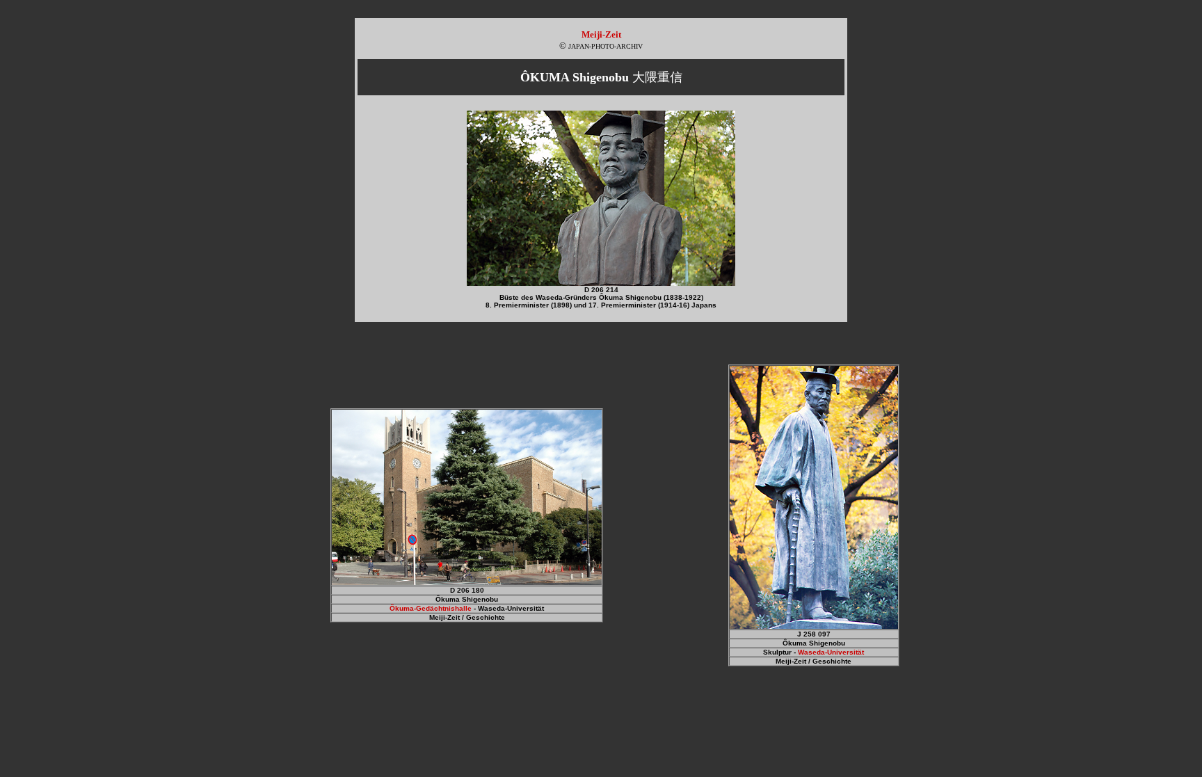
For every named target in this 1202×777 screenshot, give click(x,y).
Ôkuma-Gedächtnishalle (431, 608)
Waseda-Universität (831, 652)
